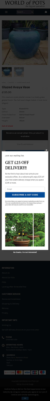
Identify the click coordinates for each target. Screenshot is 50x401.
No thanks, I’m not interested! (25, 252)
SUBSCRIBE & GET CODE (25, 195)
